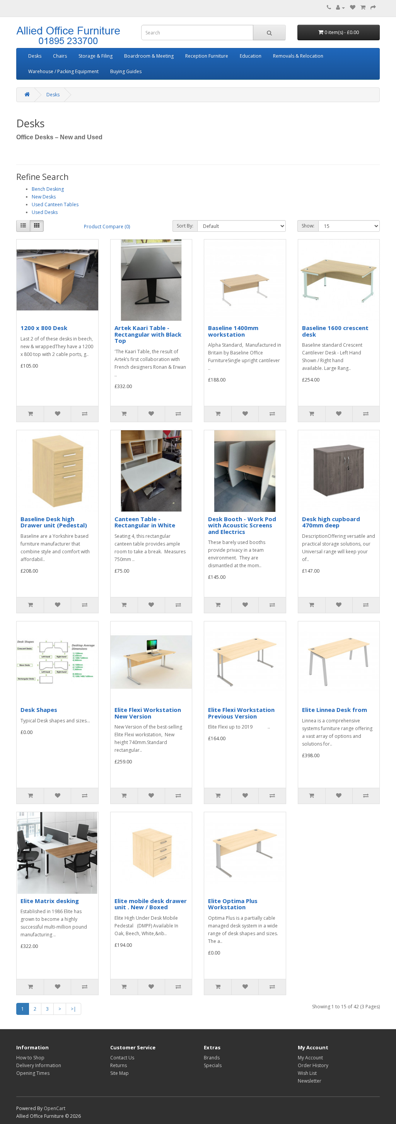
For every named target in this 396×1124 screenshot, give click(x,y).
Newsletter (309, 1081)
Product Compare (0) (107, 226)
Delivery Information (38, 1065)
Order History (313, 1065)
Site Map (119, 1073)
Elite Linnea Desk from (334, 709)
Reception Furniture (206, 56)
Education (250, 56)
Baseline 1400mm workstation (233, 331)
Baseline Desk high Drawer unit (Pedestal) (53, 522)
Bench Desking (48, 189)
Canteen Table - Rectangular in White (144, 522)
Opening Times (33, 1073)
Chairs (60, 56)
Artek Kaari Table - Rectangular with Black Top (147, 334)
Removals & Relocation (298, 56)
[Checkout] (373, 7)
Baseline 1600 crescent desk (335, 331)
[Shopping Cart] (362, 7)
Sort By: (185, 225)
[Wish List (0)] (352, 7)
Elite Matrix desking (49, 901)
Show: (308, 225)
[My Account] (340, 7)
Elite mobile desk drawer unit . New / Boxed (150, 904)
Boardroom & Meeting (149, 56)
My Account (310, 1057)
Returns (118, 1065)
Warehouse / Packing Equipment (63, 71)
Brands (212, 1057)
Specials (213, 1065)
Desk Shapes (38, 709)
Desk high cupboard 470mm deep (331, 522)
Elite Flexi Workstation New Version (147, 713)
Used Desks (45, 212)
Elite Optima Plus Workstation (233, 904)
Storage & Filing (96, 56)
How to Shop (30, 1057)
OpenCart (54, 1108)
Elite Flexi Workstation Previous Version (241, 713)
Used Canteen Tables (55, 204)
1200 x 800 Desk (43, 328)
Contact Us (122, 1057)
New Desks (44, 196)
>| (73, 1009)
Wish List (307, 1073)
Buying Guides (126, 71)
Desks (34, 56)
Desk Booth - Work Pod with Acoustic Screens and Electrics (242, 525)
